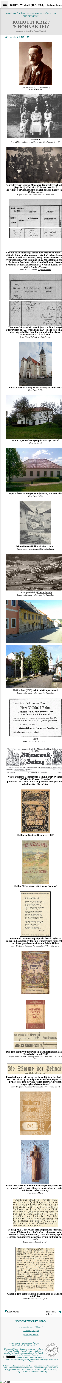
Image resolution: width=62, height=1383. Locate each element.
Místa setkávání (35, 89)
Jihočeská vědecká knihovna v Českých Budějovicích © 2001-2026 (23, 1344)
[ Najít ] (26, 1335)
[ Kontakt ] (34, 1335)
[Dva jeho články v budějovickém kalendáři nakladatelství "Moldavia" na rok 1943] (35, 1014)
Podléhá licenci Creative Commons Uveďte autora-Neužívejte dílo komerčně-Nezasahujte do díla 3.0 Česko (31, 1360)
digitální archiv (44, 270)
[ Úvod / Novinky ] (26, 1327)
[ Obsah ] (27, 1331)
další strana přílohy (51, 1312)
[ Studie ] (39, 1327)
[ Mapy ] (35, 1331)
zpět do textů (13, 1311)
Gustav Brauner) (48, 886)
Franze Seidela (44, 592)
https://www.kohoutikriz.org (36, 1372)
